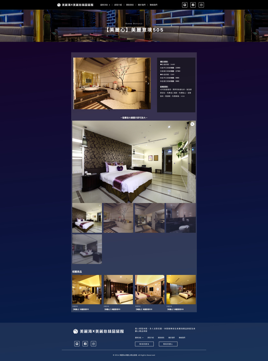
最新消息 (104, 5)
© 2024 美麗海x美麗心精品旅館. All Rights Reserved (134, 355)
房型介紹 (118, 5)
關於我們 (142, 5)
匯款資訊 (130, 5)
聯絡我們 (153, 5)
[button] (75, 83)
